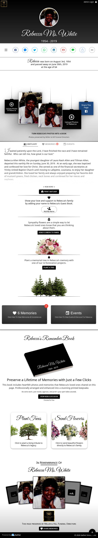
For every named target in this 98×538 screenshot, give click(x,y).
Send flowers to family (49, 232)
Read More (49, 187)
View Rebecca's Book (49, 396)
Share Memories (50, 529)
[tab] (30, 144)
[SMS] (73, 50)
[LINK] (92, 50)
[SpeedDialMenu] (92, 532)
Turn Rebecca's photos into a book (49, 134)
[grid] (49, 110)
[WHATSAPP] (44, 50)
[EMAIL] (63, 50)
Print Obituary (50, 192)
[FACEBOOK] (15, 50)
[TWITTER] (35, 50)
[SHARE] (82, 50)
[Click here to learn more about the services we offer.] (49, 516)
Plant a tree (49, 268)
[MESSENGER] (25, 50)
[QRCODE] (6, 50)
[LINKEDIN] (54, 50)
